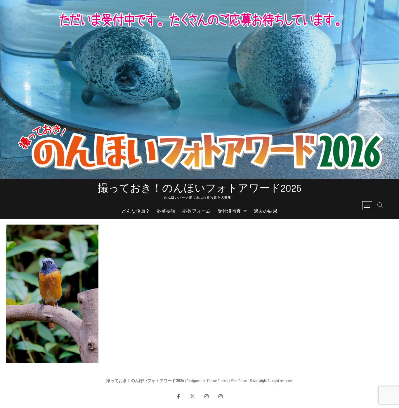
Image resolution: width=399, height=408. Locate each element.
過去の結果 (265, 211)
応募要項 (166, 211)
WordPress (239, 381)
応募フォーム (196, 211)
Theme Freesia (217, 381)
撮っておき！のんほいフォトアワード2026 (199, 188)
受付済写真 (229, 211)
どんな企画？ (136, 211)
